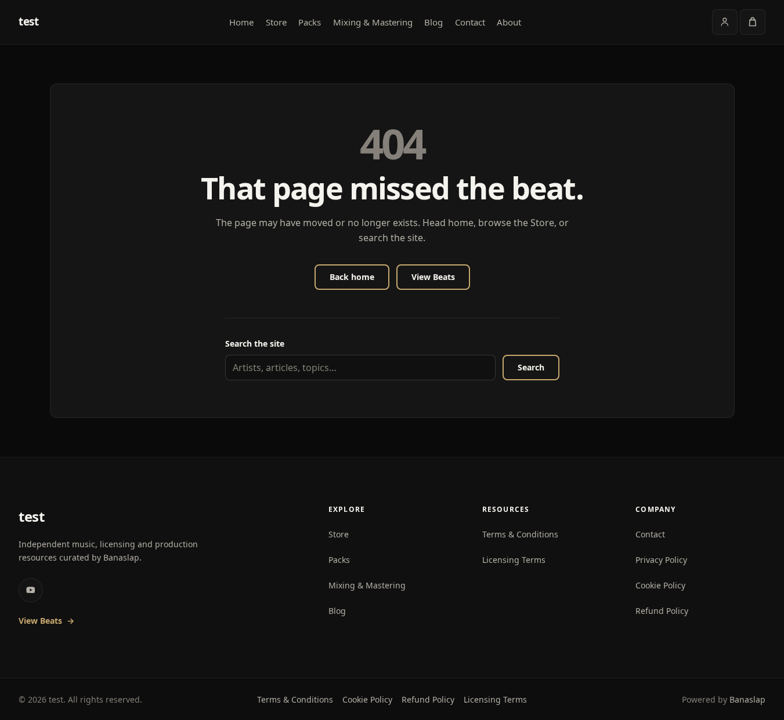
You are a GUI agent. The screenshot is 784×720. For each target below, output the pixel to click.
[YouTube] (31, 590)
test (29, 22)
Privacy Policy (661, 559)
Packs (309, 22)
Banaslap (747, 699)
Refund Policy (661, 610)
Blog (433, 22)
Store (276, 22)
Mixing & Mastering (373, 22)
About (509, 22)
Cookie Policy (660, 585)
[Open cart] (752, 22)
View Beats (433, 276)
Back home (352, 276)
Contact (470, 22)
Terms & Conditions (520, 534)
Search (531, 367)
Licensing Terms (513, 559)
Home (241, 22)
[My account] (725, 22)
